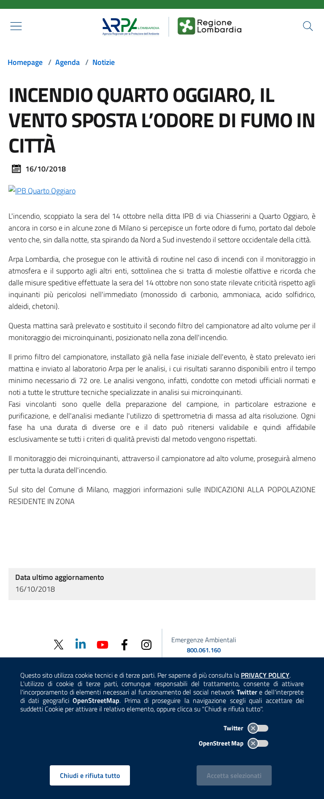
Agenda (67, 62)
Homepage (25, 62)
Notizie (103, 62)
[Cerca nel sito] (308, 26)
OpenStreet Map (222, 743)
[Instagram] (146, 644)
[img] (42, 190)
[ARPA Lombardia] (128, 25)
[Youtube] (102, 644)
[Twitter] (58, 644)
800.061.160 (204, 650)
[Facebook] (124, 644)
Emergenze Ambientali (203, 640)
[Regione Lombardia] (210, 25)
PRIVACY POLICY (265, 675)
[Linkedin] (80, 644)
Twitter (234, 728)
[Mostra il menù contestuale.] (16, 26)
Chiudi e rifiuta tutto (90, 775)
